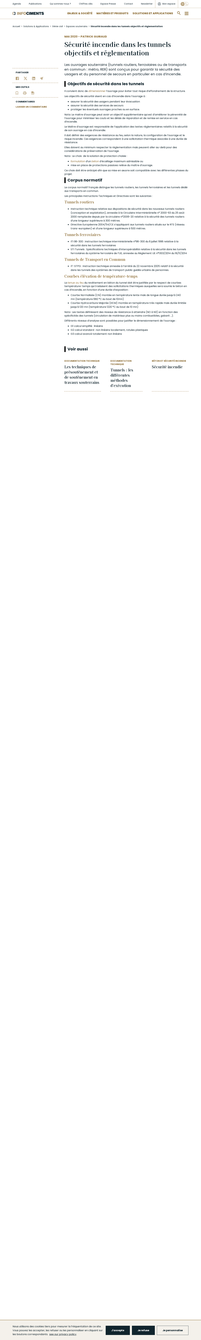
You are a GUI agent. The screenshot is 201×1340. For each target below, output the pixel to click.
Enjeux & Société (79, 13)
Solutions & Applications (36, 26)
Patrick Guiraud (94, 36)
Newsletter (147, 3)
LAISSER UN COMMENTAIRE (31, 106)
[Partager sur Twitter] (25, 78)
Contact (128, 3)
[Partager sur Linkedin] (33, 78)
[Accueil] (28, 13)
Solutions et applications (153, 13)
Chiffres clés (85, 3)
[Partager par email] (41, 78)
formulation (78, 161)
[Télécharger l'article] (32, 93)
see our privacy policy (62, 1334)
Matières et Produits (112, 13)
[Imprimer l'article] (25, 93)
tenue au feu (76, 283)
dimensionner (97, 91)
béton (95, 161)
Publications (35, 3)
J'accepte (117, 1330)
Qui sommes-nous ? (60, 3)
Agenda (17, 3)
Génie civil (57, 26)
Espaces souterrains (76, 26)
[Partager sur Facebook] (17, 78)
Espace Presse (108, 3)
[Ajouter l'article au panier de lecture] (17, 93)
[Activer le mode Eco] (184, 4)
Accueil (16, 26)
